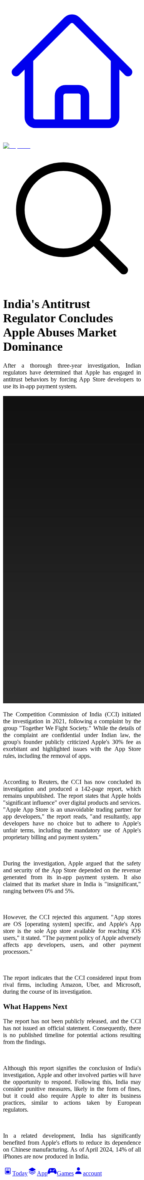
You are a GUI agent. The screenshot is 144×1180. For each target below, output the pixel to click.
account (92, 1173)
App (42, 1173)
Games (65, 1173)
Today (20, 1173)
